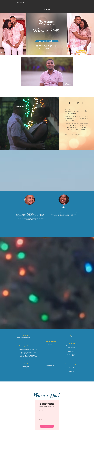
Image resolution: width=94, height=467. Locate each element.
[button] (47, 41)
